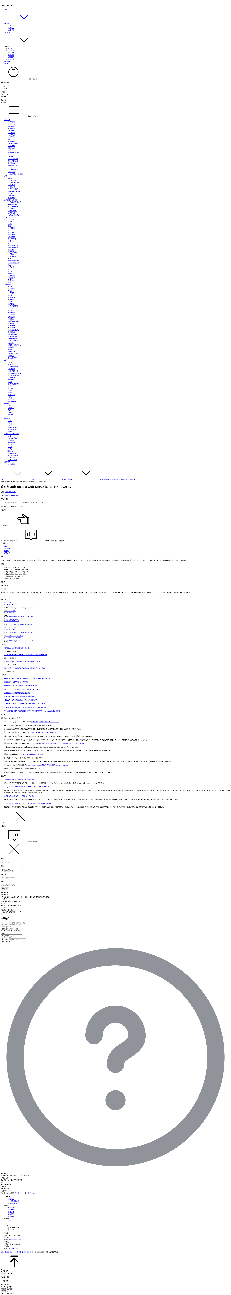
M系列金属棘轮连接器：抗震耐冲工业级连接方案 (20, 796)
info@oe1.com (13, 1248)
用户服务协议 (19, 1193)
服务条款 (11, 1212)
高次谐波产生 (8, 682)
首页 (5, 9)
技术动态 (11, 55)
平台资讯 (11, 50)
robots (9, 1222)
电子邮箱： (5, 939)
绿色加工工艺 (55, 711)
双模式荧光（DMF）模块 (48, 743)
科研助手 (7, 61)
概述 (5, 546)
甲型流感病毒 (16, 696)
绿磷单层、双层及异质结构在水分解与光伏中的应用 (21, 700)
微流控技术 (24, 689)
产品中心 (7, 23)
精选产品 (11, 28)
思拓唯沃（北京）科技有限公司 (77, 743)
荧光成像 (24, 696)
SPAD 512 (26, 754)
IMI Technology (54, 722)
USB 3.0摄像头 (31, 732)
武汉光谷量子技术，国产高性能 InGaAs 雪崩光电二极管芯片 (23, 661)
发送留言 (3, 1191)
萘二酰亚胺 (23, 711)
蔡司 (41, 754)
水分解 (19, 704)
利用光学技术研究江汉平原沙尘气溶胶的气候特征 (20, 779)
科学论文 (11, 48)
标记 (5, 696)
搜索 (2, 92)
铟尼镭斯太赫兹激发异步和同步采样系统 (17, 648)
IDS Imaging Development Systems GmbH (21, 608)
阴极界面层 (47, 711)
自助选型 (7, 63)
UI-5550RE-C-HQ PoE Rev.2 (13, 637)
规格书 (6, 551)
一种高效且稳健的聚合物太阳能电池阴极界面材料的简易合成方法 (25, 707)
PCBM (41, 711)
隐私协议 (31, 1193)
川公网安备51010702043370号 (25, 1252)
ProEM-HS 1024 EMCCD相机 (35, 765)
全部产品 (11, 26)
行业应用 (11, 53)
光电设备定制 (12, 1203)
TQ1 (5, 711)
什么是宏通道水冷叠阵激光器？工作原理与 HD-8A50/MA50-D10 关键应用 (27, 803)
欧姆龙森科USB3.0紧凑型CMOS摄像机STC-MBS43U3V (117, 479)
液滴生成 (31, 689)
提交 (7, 888)
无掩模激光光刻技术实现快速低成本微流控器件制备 (21, 685)
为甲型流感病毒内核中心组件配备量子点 (17, 693)
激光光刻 (7, 689)
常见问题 (11, 1216)
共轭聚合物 (35, 711)
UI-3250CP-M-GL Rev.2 (11, 621)
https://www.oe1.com (15, 1240)
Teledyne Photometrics (61, 765)
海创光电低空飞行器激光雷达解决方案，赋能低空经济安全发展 (24, 668)
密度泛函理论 (31, 704)
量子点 (10, 696)
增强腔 (15, 682)
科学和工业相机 (67, 479)
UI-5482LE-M (8, 604)
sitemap (10, 1220)
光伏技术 (7, 704)
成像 (32, 479)
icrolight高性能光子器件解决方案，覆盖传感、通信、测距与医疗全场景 (26, 787)
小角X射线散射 (15, 689)
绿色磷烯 (24, 704)
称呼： (3, 926)
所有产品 (11, 1199)
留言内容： (5, 924)
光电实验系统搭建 (13, 1201)
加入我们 (11, 1210)
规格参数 (7, 549)
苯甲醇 (29, 711)
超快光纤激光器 (23, 682)
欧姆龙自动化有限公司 (12, 495)
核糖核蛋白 (31, 696)
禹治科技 (11, 1207)
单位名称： (5, 929)
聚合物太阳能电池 (13, 711)
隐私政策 (11, 1214)
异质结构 (13, 704)
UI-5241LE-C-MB (9, 629)
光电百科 (11, 59)
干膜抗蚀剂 (38, 689)
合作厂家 (7, 32)
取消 (2, 888)
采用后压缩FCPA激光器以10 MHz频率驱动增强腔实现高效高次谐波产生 (27, 678)
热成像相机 (34, 722)
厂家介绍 (7, 553)
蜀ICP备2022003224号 (8, 1252)
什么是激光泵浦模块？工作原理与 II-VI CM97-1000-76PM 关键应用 (25, 655)
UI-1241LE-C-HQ (9, 612)
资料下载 (11, 57)
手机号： (4, 933)
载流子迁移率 (40, 704)
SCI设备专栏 (12, 30)
